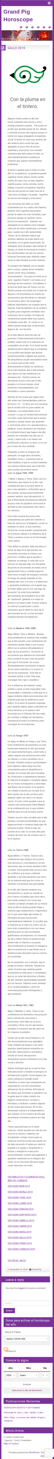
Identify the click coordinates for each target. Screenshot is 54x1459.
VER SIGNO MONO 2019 (19, 1232)
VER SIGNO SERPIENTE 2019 (22, 1214)
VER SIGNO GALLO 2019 (19, 1237)
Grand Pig (36, 1269)
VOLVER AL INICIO (17, 1260)
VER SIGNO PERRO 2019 (20, 1243)
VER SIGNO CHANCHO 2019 (21, 1249)
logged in (22, 1288)
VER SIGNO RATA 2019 (19, 1186)
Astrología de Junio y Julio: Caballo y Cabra (23, 1412)
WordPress (34, 1452)
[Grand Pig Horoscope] (27, 35)
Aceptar (27, 1384)
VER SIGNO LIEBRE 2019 (20, 1203)
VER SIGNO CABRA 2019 (20, 1226)
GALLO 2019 (16, 48)
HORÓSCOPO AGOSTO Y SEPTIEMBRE (22, 1407)
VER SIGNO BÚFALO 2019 (20, 1192)
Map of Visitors (11, 1443)
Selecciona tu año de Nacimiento (27, 1390)
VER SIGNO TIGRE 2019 (19, 1197)
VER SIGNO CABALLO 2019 (21, 1220)
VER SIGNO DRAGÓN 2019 (21, 1209)
